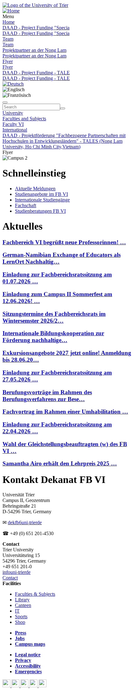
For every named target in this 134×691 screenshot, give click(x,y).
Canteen (23, 605)
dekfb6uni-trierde (25, 522)
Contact (10, 577)
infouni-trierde (16, 572)
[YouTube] (25, 685)
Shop (20, 622)
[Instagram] (34, 685)
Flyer (7, 61)
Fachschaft (25, 205)
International (14, 129)
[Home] (11, 10)
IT (17, 611)
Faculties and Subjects (24, 118)
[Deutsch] (13, 84)
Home (8, 22)
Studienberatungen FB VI (40, 211)
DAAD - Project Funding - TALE (36, 72)
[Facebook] (7, 685)
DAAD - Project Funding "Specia (35, 27)
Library (22, 599)
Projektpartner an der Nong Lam (34, 50)
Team (7, 39)
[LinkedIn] (42, 685)
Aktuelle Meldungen (35, 188)
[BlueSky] (16, 685)
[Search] (62, 108)
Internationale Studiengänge (42, 199)
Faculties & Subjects (35, 594)
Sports (21, 616)
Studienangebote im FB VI (41, 194)
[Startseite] (35, 5)
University (12, 113)
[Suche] (4, 102)
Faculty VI (13, 124)
